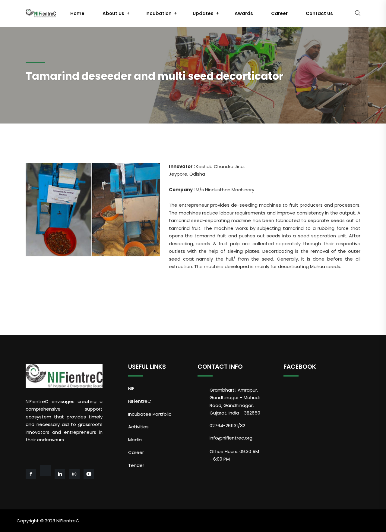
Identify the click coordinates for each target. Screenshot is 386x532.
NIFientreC (139, 401)
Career (279, 13)
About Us (113, 13)
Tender (136, 465)
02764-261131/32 (227, 425)
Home (77, 13)
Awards (244, 13)
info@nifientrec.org (231, 438)
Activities (138, 427)
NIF (131, 388)
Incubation (158, 13)
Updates (203, 13)
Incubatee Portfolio (150, 414)
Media (135, 440)
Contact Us (319, 13)
